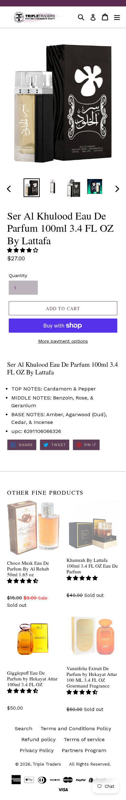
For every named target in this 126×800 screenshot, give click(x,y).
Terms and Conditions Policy (75, 728)
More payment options (63, 341)
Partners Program (84, 750)
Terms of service (84, 739)
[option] (31, 188)
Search (23, 728)
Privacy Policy (37, 750)
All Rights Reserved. (90, 764)
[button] (23, 250)
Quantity (18, 275)
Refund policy (38, 739)
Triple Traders (47, 764)
